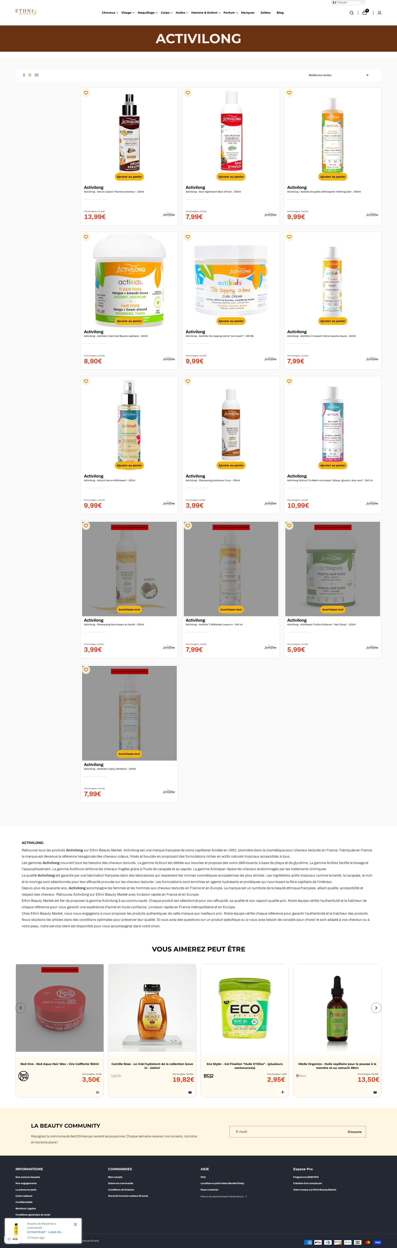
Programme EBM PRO (306, 1177)
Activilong (93, 187)
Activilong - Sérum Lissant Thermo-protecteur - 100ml (114, 191)
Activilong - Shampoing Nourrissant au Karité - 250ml (114, 624)
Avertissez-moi (129, 609)
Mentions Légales (26, 1208)
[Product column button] (24, 75)
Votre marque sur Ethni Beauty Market (314, 1189)
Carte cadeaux (24, 1196)
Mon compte (115, 1177)
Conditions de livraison (121, 1189)
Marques (247, 12)
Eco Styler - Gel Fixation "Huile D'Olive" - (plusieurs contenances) (245, 1066)
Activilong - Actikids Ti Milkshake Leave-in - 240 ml (214, 624)
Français (341, 2)
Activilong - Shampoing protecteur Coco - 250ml (213, 480)
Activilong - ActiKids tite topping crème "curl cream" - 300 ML (220, 336)
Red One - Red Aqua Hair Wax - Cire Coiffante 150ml (59, 1064)
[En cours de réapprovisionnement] (97, 1092)
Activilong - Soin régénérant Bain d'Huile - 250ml (213, 191)
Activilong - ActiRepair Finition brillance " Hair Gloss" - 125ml (321, 624)
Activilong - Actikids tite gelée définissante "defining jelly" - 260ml (324, 191)
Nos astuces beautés (28, 1177)
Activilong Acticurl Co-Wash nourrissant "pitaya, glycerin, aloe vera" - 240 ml (330, 480)
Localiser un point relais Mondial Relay (222, 1183)
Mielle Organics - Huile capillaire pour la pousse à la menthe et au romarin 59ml (337, 1066)
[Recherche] (354, 13)
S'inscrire (355, 1131)
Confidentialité (24, 1202)
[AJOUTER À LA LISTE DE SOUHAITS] (86, 93)
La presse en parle (26, 1189)
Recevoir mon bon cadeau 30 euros (128, 1196)
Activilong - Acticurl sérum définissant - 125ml (109, 480)
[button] (108, 13)
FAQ (203, 1177)
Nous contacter (209, 1189)
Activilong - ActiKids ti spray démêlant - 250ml (110, 768)
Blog (280, 12)
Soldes (265, 12)
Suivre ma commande (120, 1183)
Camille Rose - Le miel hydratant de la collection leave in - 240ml (152, 1066)
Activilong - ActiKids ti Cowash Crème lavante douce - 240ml (321, 336)
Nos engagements (26, 1183)
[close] (75, 1224)
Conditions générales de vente (33, 1214)
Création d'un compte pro (307, 1183)
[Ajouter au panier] (190, 1092)
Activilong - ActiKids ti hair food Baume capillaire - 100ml (116, 336)
